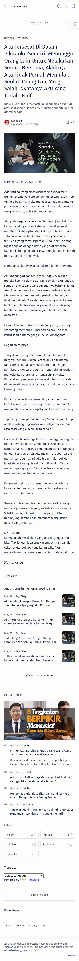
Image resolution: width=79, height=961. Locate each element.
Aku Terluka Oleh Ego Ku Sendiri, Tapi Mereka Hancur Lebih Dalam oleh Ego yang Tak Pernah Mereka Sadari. (28, 621)
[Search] (58, 6)
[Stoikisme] (27, 804)
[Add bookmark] (67, 122)
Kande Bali (20, 6)
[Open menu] (6, 6)
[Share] (73, 122)
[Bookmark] (73, 6)
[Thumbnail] (68, 600)
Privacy (33, 925)
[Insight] (26, 745)
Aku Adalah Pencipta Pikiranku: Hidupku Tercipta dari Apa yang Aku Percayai (30, 603)
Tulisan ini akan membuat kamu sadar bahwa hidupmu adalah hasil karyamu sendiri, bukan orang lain (29, 658)
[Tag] (21, 596)
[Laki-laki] (26, 772)
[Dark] (66, 6)
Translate (33, 879)
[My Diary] (12, 576)
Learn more (29, 950)
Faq (43, 925)
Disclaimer (19, 925)
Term (7, 925)
